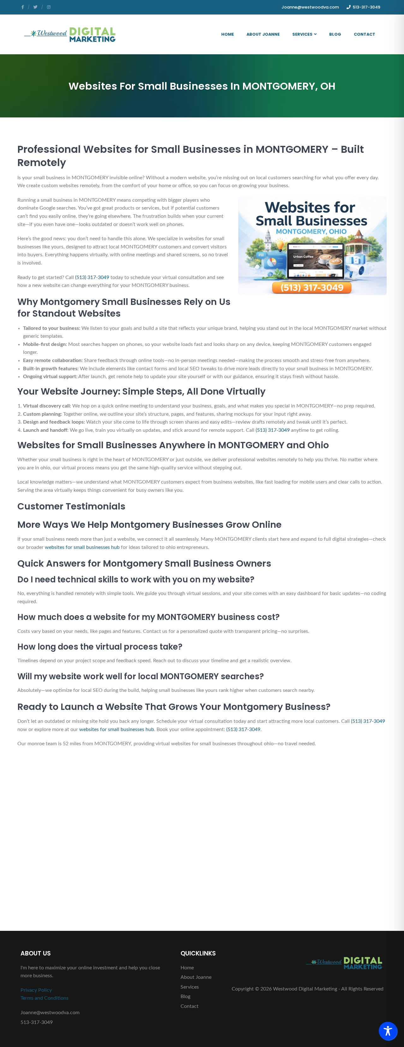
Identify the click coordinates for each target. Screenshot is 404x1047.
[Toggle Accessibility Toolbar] (388, 1031)
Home (227, 34)
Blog (335, 34)
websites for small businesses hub (82, 547)
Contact (364, 34)
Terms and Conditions (44, 998)
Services (302, 34)
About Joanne (263, 34)
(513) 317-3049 (92, 277)
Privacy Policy (36, 990)
